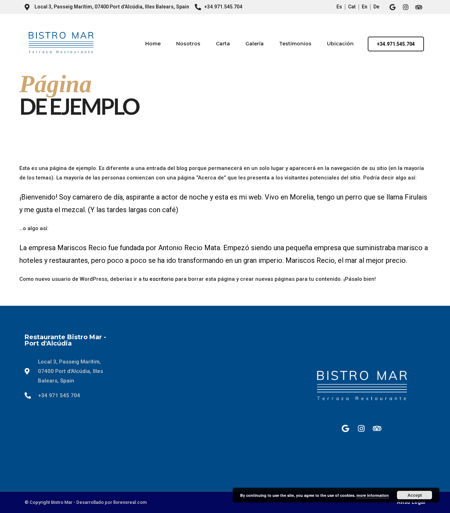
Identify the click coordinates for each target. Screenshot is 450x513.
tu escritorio (158, 279)
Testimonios (295, 43)
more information (372, 495)
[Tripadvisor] (418, 7)
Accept (414, 495)
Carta (223, 43)
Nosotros (188, 43)
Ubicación (340, 43)
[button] (396, 44)
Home (153, 43)
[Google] (392, 7)
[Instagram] (405, 7)
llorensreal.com (130, 502)
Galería (254, 43)
